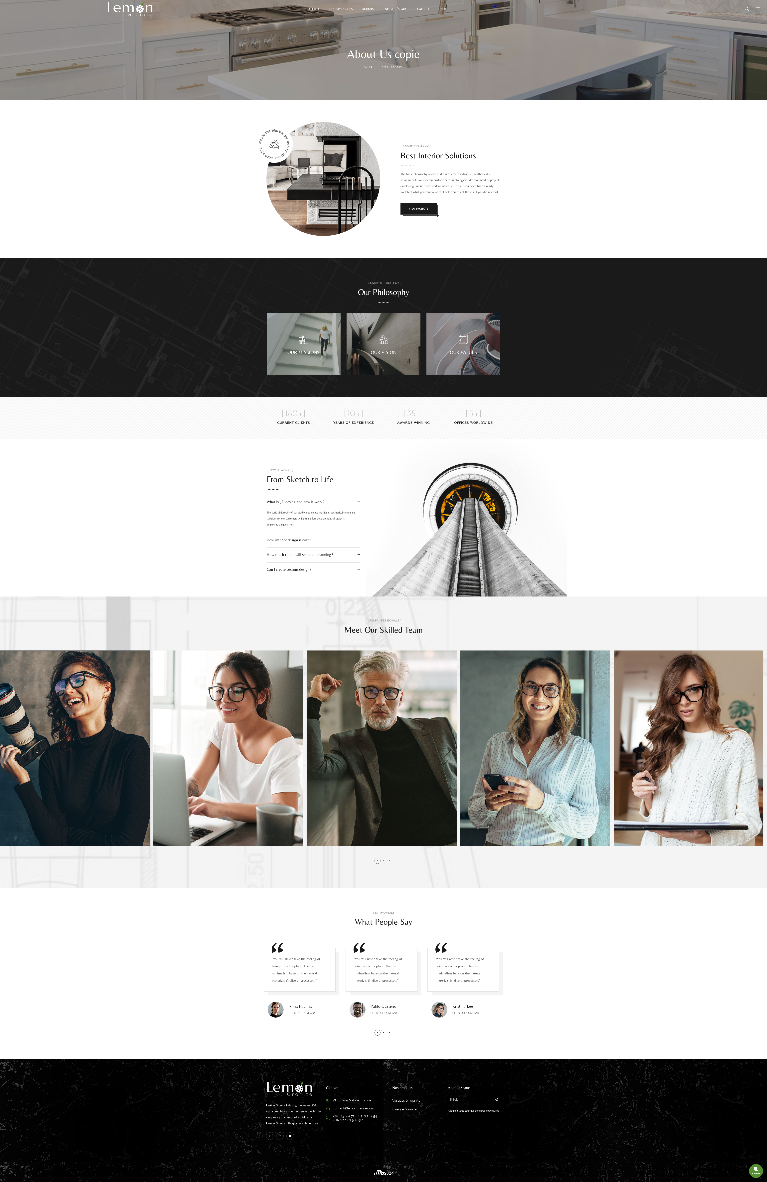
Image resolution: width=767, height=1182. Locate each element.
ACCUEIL (314, 9)
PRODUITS (367, 9)
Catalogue (422, 9)
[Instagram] (280, 1136)
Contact (444, 9)
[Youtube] (290, 1136)
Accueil (369, 66)
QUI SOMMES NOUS (340, 9)
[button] (378, 861)
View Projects (418, 208)
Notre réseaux (396, 9)
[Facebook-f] (269, 1136)
